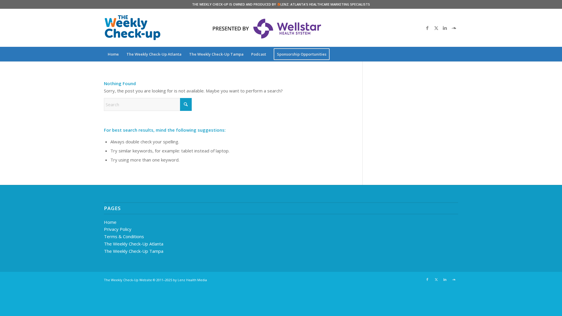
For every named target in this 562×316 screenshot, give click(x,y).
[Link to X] (436, 27)
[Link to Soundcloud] (453, 27)
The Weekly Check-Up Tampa (133, 251)
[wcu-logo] (132, 28)
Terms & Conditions (124, 236)
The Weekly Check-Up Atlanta (133, 244)
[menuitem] (113, 54)
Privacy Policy (117, 229)
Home (110, 222)
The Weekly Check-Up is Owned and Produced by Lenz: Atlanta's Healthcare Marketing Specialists (281, 4)
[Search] (454, 54)
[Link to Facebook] (427, 27)
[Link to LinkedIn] (445, 27)
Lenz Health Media (192, 280)
